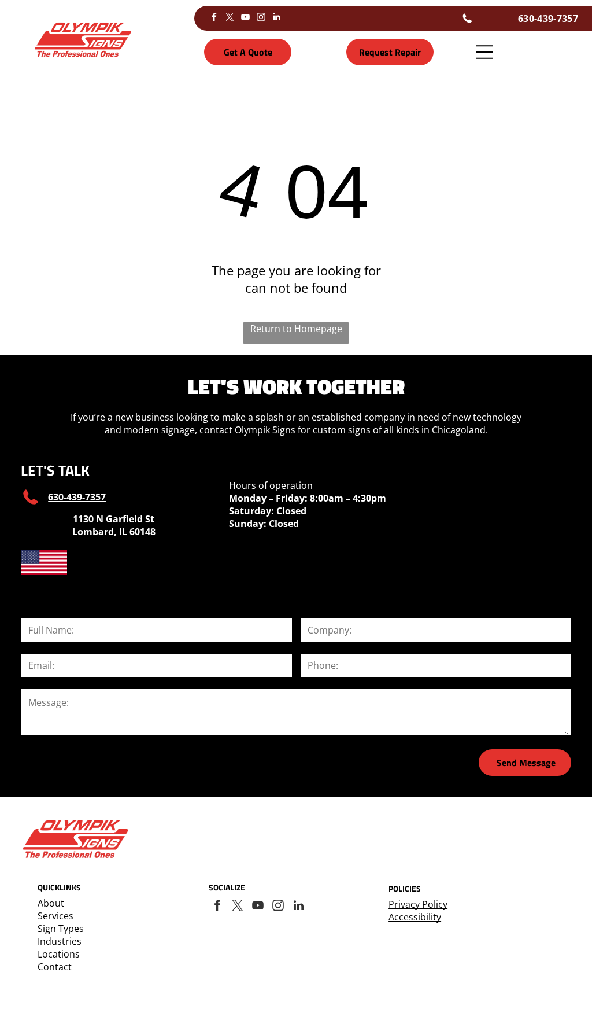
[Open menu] (484, 52)
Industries (60, 941)
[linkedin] (277, 18)
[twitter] (230, 18)
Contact (55, 966)
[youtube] (245, 18)
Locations (59, 954)
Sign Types (61, 928)
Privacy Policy (417, 904)
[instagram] (261, 18)
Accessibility (414, 917)
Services (55, 915)
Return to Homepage (296, 328)
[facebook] (214, 18)
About (51, 903)
